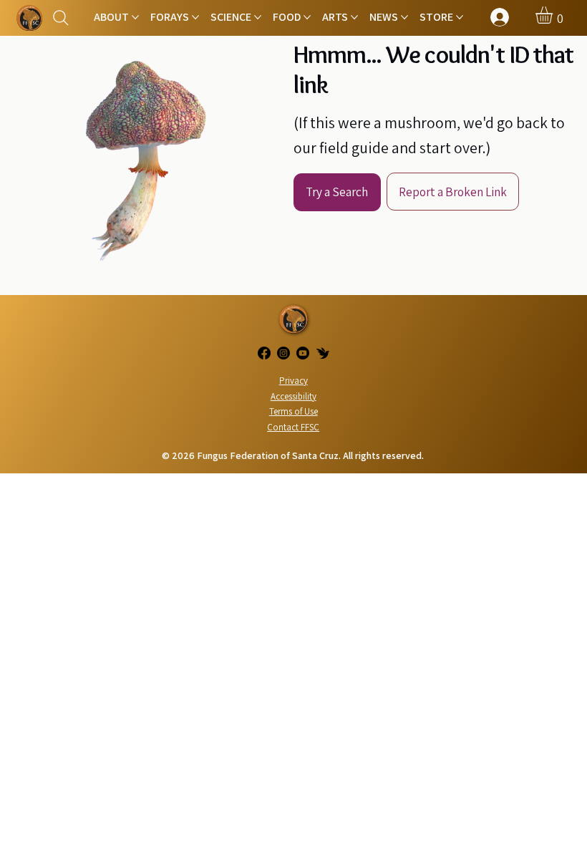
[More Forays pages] (195, 17)
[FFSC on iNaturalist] (322, 353)
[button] (554, 15)
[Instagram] (283, 353)
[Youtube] (302, 353)
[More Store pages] (459, 17)
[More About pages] (135, 17)
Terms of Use (293, 411)
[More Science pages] (257, 17)
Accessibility (293, 396)
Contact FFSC (293, 427)
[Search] (61, 18)
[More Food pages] (307, 17)
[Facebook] (264, 353)
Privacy (293, 381)
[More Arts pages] (354, 17)
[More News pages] (404, 17)
